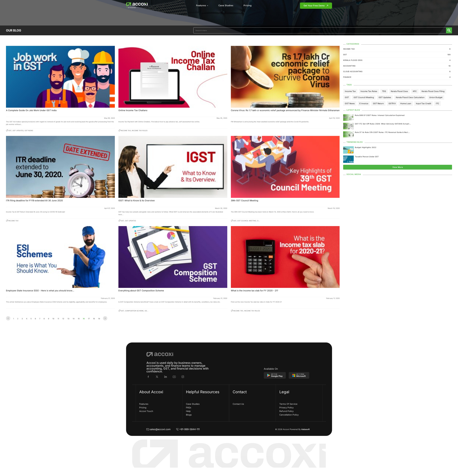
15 (79, 319)
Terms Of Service (288, 404)
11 (58, 319)
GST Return (378, 103)
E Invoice (363, 103)
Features (201, 5)
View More (397, 167)
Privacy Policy (286, 407)
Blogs (189, 414)
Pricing (247, 5)
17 (89, 319)
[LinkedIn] (166, 377)
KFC (415, 91)
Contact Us (238, 404)
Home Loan (405, 103)
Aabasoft (305, 429)
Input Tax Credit (423, 103)
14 (73, 319)
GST (347, 97)
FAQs (188, 407)
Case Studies (225, 5)
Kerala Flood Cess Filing (433, 91)
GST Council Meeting (364, 97)
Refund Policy (286, 411)
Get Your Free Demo (314, 5)
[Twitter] (157, 377)
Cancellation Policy (289, 414)
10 (53, 319)
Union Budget (435, 97)
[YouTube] (174, 377)
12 (63, 319)
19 (99, 319)
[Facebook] (148, 377)
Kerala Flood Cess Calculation (410, 97)
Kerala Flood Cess (399, 91)
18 (94, 319)
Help (188, 411)
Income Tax (350, 91)
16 (84, 319)
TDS (384, 91)
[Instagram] (183, 377)
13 (68, 319)
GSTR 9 (392, 103)
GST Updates (385, 97)
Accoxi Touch (146, 411)
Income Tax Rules (369, 91)
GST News (350, 103)
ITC (437, 103)
